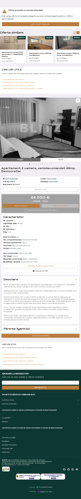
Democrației (48, 179)
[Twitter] (68, 469)
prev (74, 32)
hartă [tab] (60, 160)
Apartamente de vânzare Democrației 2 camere (23, 88)
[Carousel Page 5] (38, 164)
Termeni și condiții (8, 437)
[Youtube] (77, 469)
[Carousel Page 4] (36, 164)
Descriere (11, 279)
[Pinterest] (72, 469)
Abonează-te (40, 387)
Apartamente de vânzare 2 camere (18, 85)
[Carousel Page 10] (49, 164)
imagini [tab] (20, 160)
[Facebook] (64, 469)
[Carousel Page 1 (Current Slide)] (29, 164)
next (78, 32)
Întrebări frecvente (9, 445)
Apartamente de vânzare (14, 79)
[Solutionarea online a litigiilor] (52, 476)
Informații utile (7, 448)
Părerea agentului (17, 329)
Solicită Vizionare (21, 206)
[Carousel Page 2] (31, 164)
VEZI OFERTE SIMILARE (40, 24)
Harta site (6, 452)
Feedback (5, 441)
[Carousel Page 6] (40, 164)
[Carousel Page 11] (51, 164)
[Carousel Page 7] (42, 164)
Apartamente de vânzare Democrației (19, 82)
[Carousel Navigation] (77, 32)
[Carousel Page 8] (44, 164)
